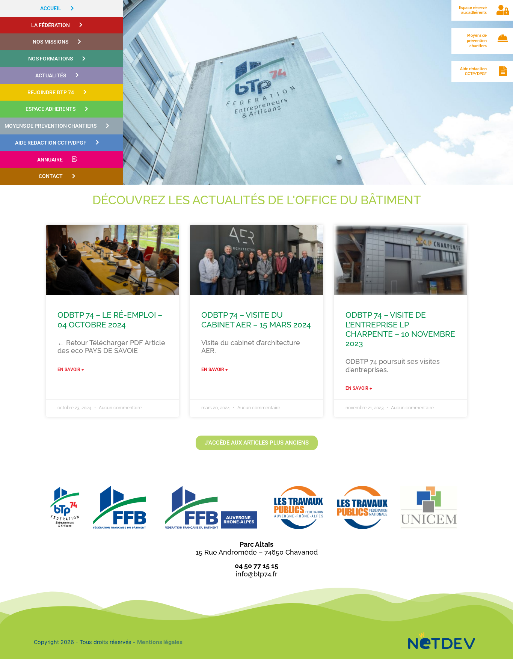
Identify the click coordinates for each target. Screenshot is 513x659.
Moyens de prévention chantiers (477, 40)
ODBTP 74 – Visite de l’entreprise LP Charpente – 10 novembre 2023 (400, 329)
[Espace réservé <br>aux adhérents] (502, 5)
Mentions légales (160, 642)
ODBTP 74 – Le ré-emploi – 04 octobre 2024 (109, 319)
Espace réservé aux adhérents (473, 10)
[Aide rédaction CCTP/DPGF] (502, 66)
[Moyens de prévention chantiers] (502, 33)
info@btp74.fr (257, 574)
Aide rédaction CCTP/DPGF (473, 71)
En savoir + (70, 369)
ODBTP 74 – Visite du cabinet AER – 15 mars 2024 (256, 319)
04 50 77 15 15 (256, 566)
